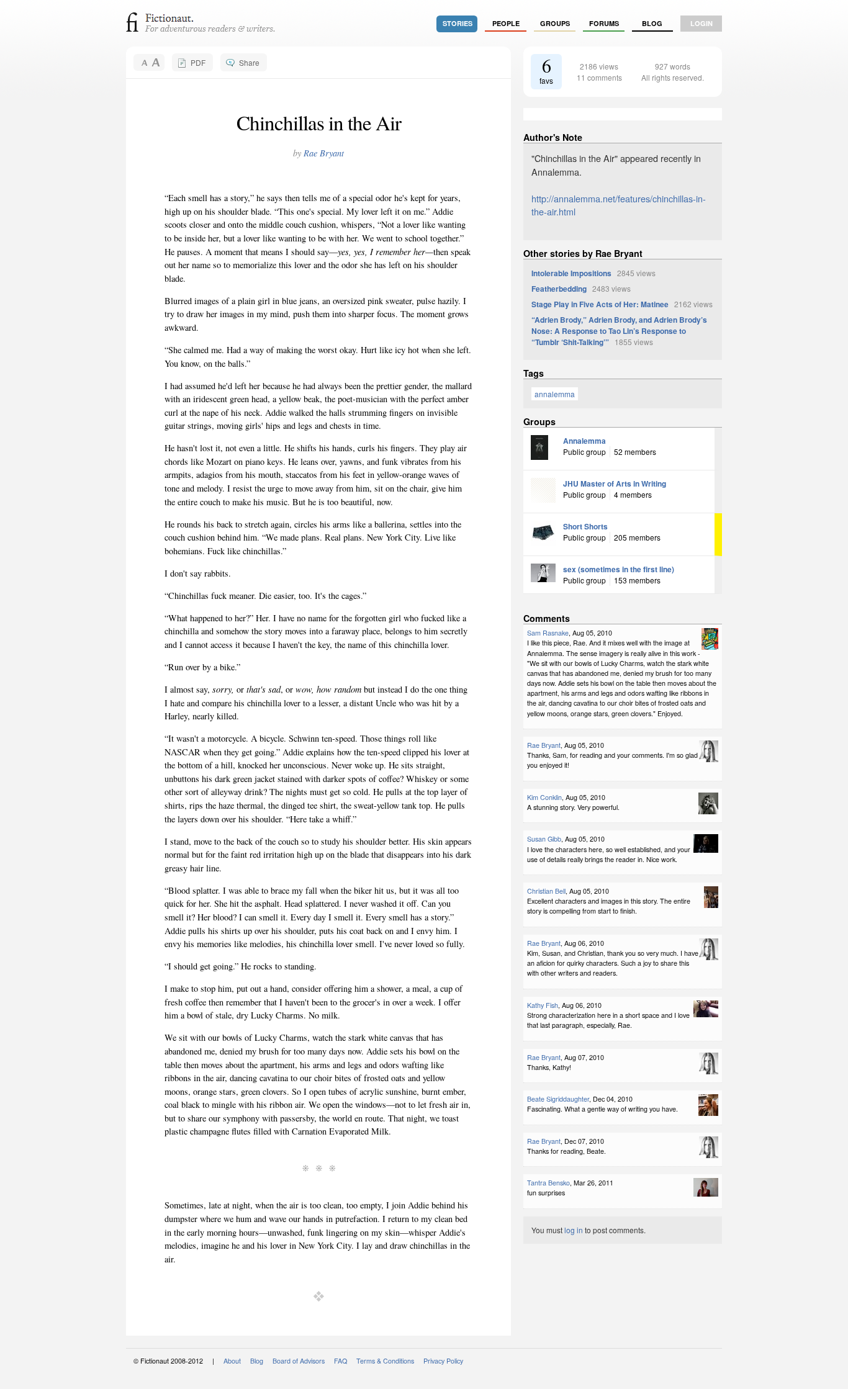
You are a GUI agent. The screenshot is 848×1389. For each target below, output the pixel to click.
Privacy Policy (443, 1360)
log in (573, 1230)
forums (604, 23)
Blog (652, 23)
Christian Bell (546, 891)
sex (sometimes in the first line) (618, 569)
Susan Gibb (544, 838)
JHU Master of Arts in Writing (614, 483)
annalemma (555, 394)
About (232, 1360)
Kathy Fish (542, 1005)
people (506, 23)
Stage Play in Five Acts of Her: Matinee (600, 304)
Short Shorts (585, 526)
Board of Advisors (299, 1360)
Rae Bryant (324, 153)
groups (555, 23)
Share (249, 62)
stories (457, 23)
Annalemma (584, 440)
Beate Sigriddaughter (558, 1099)
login (701, 23)
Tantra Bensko (548, 1182)
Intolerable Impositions (571, 273)
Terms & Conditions (385, 1360)
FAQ (340, 1360)
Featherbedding (559, 288)
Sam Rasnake (548, 632)
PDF (198, 62)
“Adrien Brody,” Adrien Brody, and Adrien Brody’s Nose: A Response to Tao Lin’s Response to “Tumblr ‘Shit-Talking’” (619, 331)
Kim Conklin (544, 797)
